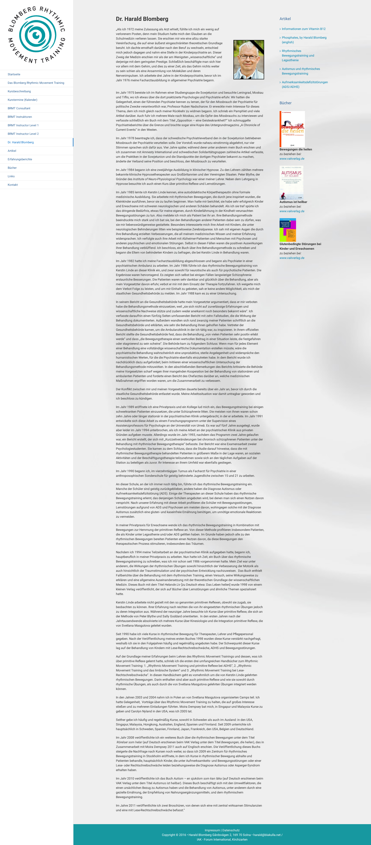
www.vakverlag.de (292, 158)
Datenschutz (231, 830)
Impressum (212, 830)
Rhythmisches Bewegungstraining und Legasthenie (298, 55)
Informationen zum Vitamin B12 (304, 29)
